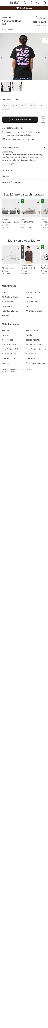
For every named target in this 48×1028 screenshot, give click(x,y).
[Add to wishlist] (45, 40)
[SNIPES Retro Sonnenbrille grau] (11, 208)
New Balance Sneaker (36, 349)
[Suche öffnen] (25, 3)
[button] (24, 56)
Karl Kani (6, 315)
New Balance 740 (10, 349)
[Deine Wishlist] (38, 3)
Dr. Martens (7, 306)
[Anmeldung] (31, 3)
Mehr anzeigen (8, 164)
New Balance (8, 301)
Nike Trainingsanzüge (35, 363)
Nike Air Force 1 (9, 353)
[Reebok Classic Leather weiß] (11, 254)
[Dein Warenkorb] (44, 3)
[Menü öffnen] (4, 3)
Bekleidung (14, 369)
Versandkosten (41, 19)
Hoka (28, 306)
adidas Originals (33, 292)
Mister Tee (6, 17)
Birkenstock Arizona (35, 344)
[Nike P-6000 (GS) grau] (30, 208)
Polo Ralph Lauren (10, 311)
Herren (4, 369)
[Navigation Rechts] (45, 58)
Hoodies (29, 335)
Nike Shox (30, 358)
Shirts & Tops (32, 330)
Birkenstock (31, 301)
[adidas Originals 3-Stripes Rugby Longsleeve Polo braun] (30, 254)
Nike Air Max (32, 353)
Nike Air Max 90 (9, 358)
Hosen (5, 335)
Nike (4, 292)
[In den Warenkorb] (17, 201)
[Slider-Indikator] (21, 78)
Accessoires (7, 340)
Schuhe (5, 330)
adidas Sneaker (9, 344)
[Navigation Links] (1, 58)
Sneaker (5, 363)
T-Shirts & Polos (8, 372)
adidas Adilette (33, 340)
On (27, 315)
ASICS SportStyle (10, 297)
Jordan (29, 297)
